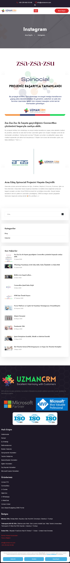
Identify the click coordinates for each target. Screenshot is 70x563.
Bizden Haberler (6, 449)
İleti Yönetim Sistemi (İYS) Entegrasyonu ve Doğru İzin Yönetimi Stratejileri (37, 347)
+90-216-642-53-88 (25, 2)
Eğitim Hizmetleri (6, 464)
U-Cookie (4, 489)
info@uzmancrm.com (44, 2)
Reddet (34, 559)
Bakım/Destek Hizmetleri (9, 460)
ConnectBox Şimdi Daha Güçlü (24, 285)
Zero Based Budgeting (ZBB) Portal (12, 508)
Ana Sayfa (29, 35)
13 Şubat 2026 (18, 259)
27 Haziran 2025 (18, 298)
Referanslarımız (6, 445)
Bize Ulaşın (61, 11)
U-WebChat (5, 500)
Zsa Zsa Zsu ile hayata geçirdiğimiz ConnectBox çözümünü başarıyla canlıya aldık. (38, 256)
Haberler (7, 238)
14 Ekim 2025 (17, 288)
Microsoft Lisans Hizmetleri (10, 471)
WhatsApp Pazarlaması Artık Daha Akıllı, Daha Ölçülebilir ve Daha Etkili (37, 265)
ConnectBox (5, 486)
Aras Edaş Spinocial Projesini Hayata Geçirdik (30, 182)
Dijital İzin (4, 493)
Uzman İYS (5, 482)
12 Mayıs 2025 (18, 339)
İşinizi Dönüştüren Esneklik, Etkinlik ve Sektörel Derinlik (32, 337)
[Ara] (63, 214)
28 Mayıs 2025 (18, 318)
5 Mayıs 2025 (18, 349)
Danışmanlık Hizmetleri (8, 453)
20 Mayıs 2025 (18, 329)
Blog (6, 233)
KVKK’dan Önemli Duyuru (22, 296)
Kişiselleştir (56, 559)
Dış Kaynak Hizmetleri (8, 467)
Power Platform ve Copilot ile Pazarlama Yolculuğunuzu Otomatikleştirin (37, 306)
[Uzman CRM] (9, 10)
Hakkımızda (5, 434)
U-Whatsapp (5, 497)
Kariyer (3, 438)
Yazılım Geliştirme (7, 456)
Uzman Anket (5, 504)
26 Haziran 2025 (18, 308)
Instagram (41, 35)
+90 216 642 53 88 (7, 545)
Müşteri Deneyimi (19, 316)
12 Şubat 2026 (18, 267)
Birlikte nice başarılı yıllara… (23, 275)
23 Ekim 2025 (18, 277)
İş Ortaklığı (4, 442)
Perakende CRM (19, 326)
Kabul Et (13, 559)
